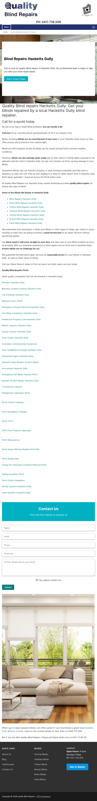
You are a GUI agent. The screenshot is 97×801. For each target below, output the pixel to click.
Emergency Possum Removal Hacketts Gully (23, 307)
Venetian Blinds (41, 759)
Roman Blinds (40, 769)
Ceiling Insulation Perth (13, 474)
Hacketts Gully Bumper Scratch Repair (20, 362)
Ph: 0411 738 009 (48, 22)
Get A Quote (77, 766)
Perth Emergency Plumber (14, 411)
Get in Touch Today (16, 79)
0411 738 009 (76, 758)
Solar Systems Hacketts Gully (16, 492)
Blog (4, 759)
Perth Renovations (11, 440)
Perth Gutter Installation (13, 480)
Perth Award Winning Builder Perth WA (20, 449)
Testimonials (8, 764)
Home (5, 32)
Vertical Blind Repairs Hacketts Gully (26, 215)
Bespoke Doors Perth (12, 301)
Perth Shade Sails (10, 458)
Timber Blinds (40, 764)
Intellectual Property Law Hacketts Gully (21, 319)
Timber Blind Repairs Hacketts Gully (26, 207)
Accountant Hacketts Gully (15, 368)
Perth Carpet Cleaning (12, 402)
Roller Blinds (40, 774)
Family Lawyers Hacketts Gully (16, 486)
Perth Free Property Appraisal (16, 430)
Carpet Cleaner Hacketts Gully (16, 331)
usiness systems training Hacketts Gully (22, 288)
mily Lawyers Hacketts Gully (17, 325)
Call (6, 27)
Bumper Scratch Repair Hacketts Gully (20, 380)
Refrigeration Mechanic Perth (16, 393)
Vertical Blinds (41, 754)
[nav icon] (93, 27)
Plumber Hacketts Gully (13, 282)
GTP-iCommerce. (44, 796)
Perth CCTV (8, 421)
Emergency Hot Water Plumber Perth (19, 374)
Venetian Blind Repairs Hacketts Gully (27, 211)
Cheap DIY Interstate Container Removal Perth (24, 465)
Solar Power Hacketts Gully (15, 337)
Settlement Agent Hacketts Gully (17, 356)
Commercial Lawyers (12, 386)
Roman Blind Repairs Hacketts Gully (26, 219)
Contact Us (7, 769)
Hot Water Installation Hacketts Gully (19, 313)
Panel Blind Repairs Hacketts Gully (25, 223)
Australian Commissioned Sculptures (19, 344)
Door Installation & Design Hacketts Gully (22, 350)
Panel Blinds (40, 779)
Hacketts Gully (29, 199)
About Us (6, 754)
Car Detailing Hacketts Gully (15, 294)
